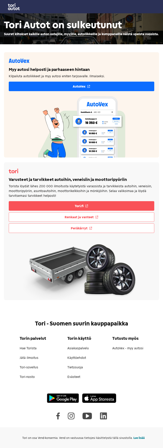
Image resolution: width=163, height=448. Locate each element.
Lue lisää (139, 437)
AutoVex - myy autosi (127, 348)
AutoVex (79, 86)
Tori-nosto (27, 376)
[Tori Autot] (81, 6)
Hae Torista (28, 348)
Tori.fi (79, 206)
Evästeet (73, 376)
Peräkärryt (79, 228)
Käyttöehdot (76, 357)
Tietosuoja (75, 367)
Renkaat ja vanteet (79, 217)
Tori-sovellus (29, 367)
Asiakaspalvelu (78, 348)
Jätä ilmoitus (29, 357)
